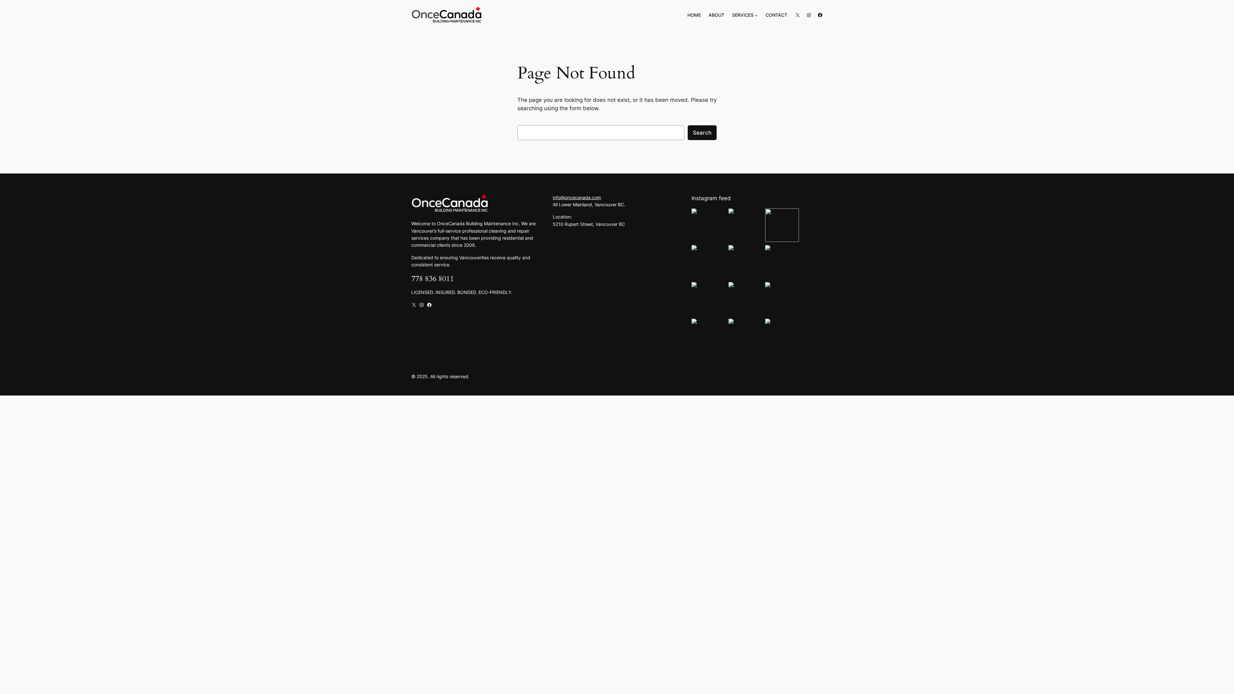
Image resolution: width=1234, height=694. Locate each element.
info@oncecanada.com (577, 197)
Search (702, 132)
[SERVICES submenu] (756, 15)
